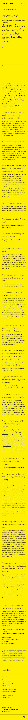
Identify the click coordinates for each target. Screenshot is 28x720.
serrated (8, 385)
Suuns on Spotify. (6, 637)
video (12, 370)
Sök (14, 717)
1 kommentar (5, 22)
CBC (3, 406)
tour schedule (14, 210)
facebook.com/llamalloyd (9, 691)
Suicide (12, 91)
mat (18, 650)
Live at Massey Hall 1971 (19, 414)
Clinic (14, 651)
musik (20, 650)
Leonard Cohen (7, 446)
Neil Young (9, 414)
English (9, 650)
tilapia (20, 155)
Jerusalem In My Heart (8, 548)
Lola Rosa (12, 342)
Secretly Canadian (13, 123)
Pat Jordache (16, 536)
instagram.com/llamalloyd (9, 689)
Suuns (11, 129)
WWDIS (7, 102)
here (22, 633)
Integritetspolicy (6, 709)
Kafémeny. (4, 676)
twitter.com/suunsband (8, 643)
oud (18, 554)
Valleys (18, 530)
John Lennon (20, 653)
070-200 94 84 (5, 697)
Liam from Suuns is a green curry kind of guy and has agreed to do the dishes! (13, 33)
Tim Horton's (5, 660)
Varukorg (22, 716)
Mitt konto (4, 717)
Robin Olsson (21, 20)
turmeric (8, 491)
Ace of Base (9, 651)
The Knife (22, 658)
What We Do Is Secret (18, 660)
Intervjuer (13, 650)
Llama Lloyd (8, 3)
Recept (24, 650)
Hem (4, 9)
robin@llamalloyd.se (7, 695)
